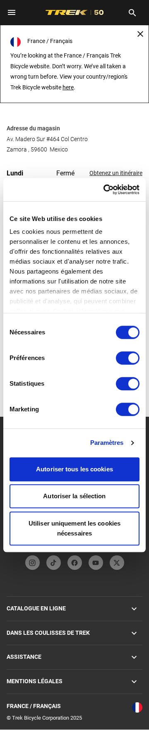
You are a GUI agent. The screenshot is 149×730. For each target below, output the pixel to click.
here (68, 87)
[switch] (127, 358)
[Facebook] (74, 562)
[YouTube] (96, 562)
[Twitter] (117, 562)
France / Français (34, 706)
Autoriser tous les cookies (74, 469)
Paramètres (107, 442)
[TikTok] (53, 562)
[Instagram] (32, 562)
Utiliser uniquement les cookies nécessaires (74, 528)
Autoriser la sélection (74, 495)
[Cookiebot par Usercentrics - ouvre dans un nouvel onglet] (105, 189)
